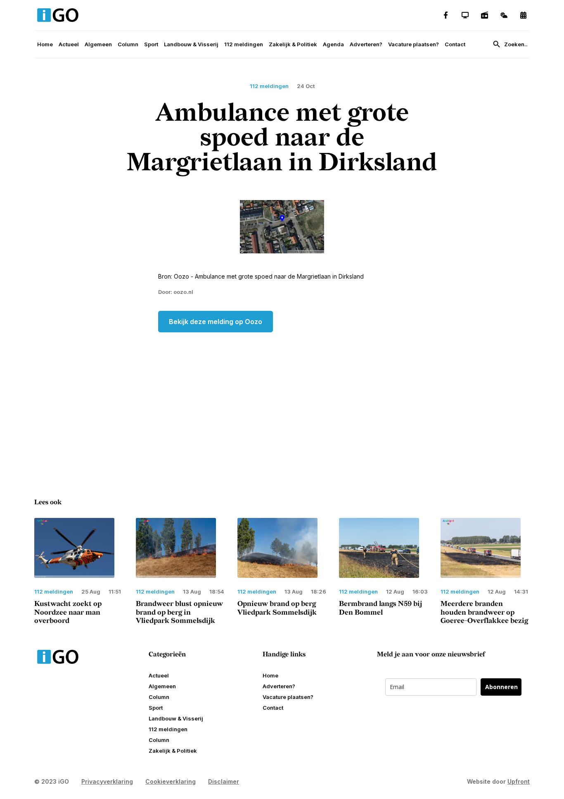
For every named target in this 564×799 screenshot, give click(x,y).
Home (45, 44)
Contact (455, 44)
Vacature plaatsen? (413, 44)
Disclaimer (223, 781)
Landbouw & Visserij (191, 44)
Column (128, 44)
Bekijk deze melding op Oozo (215, 321)
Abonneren (501, 687)
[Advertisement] (282, 398)
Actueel (69, 44)
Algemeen (98, 44)
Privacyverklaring (107, 781)
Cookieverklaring (170, 781)
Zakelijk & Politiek (293, 44)
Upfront (518, 781)
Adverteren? (366, 44)
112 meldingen (243, 44)
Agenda (333, 44)
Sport (151, 44)
